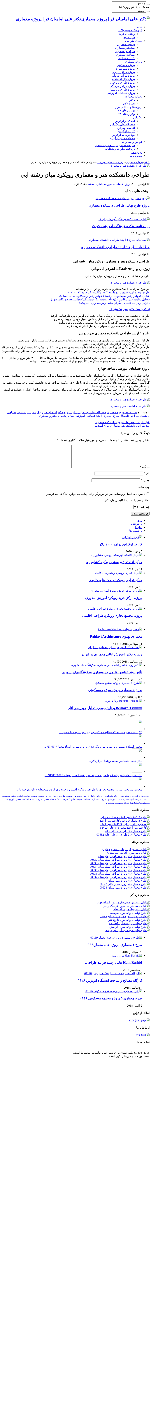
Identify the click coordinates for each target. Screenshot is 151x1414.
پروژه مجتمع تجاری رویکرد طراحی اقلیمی (112, 615)
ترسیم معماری (126, 44)
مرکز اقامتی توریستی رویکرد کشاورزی (114, 562)
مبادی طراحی (133, 40)
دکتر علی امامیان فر (108, 796)
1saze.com (130, 412)
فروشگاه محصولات (130, 30)
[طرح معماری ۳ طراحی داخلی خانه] (127, 831)
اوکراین (137, 117)
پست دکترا (128, 103)
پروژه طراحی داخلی (122, 82)
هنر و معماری (47, 415)
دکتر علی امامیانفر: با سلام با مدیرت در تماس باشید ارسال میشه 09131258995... (93, 775)
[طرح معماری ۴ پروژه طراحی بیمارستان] (124, 856)
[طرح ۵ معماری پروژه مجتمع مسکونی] (118, 682)
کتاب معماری (126, 58)
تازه (140, 520)
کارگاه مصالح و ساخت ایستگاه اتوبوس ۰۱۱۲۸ (109, 980)
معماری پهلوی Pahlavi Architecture (116, 636)
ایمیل (145, 480)
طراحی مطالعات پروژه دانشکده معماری (122, 422)
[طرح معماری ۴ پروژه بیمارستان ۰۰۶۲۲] (125, 884)
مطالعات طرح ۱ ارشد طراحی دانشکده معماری (115, 247)
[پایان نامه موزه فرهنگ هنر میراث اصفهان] (123, 902)
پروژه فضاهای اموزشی (121, 93)
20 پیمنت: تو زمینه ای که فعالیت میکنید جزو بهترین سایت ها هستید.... (100, 732)
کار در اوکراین (126, 131)
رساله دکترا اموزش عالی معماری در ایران (112, 654)
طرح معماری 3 (36, 799)
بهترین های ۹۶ (126, 110)
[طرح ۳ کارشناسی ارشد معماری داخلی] (125, 817)
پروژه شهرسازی (125, 68)
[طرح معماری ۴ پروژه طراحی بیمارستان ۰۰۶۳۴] (120, 866)
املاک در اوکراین (125, 120)
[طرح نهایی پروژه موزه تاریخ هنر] (129, 919)
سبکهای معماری (125, 51)
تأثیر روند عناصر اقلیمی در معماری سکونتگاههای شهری (102, 672)
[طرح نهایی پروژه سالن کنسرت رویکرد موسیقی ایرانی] (129, 923)
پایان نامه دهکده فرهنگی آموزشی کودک (121, 226)
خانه (139, 26)
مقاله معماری (48, 799)
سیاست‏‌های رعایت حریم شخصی (115, 145)
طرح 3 (72, 799)
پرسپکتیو (14, 796)
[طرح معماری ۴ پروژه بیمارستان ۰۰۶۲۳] (125, 887)
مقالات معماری (125, 54)
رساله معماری (133, 96)
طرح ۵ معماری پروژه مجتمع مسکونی (115, 690)
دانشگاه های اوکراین (122, 124)
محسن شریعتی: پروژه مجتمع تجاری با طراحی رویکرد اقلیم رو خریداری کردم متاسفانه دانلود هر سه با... (79, 789)
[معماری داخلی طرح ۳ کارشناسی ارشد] (125, 824)
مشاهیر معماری (125, 47)
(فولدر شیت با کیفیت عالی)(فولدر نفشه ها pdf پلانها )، (82, 299)
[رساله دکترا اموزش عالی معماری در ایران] (115, 647)
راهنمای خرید (127, 33)
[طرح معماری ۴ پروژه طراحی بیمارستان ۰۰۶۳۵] (120, 870)
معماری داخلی (123, 799)
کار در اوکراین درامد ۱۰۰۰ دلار (120, 544)
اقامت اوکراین (126, 127)
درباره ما (136, 152)
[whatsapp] (143, 1034)
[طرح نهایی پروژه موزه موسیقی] (129, 912)
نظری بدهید (95, 183)
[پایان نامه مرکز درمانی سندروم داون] (126, 849)
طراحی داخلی (24, 796)
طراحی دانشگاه (129, 415)
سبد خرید (129, 37)
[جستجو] (148, 4)
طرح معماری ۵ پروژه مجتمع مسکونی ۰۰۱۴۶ (110, 998)
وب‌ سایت (144, 486)
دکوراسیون (111, 799)
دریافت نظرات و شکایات (120, 148)
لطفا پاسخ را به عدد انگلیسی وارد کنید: (126, 500)
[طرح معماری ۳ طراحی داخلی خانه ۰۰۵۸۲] (123, 834)
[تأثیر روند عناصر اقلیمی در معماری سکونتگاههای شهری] (106, 665)
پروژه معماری (133, 61)
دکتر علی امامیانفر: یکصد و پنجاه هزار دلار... (115, 760)
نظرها (138, 527)
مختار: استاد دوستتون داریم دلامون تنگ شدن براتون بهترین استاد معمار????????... (93, 746)
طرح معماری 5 (136, 803)
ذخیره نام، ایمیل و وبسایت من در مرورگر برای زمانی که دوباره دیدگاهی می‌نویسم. (95, 493)
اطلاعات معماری (22, 799)
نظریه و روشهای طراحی (55, 796)
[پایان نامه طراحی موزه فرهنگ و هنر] (126, 905)
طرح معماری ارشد (107, 415)
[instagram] (139, 1020)
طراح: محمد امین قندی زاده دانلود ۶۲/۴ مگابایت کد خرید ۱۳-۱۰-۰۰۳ (109, 292)
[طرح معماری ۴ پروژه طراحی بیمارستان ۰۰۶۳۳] (120, 863)
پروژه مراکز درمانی (123, 75)
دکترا (132, 100)
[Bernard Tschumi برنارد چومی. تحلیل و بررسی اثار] (122, 700)
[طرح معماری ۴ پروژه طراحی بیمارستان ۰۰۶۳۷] (120, 877)
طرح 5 (126, 803)
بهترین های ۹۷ (126, 113)
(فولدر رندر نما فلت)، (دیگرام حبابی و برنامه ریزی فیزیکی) (114, 302)
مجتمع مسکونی (136, 799)
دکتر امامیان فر (53, 412)
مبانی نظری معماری (114, 803)
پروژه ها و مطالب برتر (128, 107)
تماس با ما (135, 155)
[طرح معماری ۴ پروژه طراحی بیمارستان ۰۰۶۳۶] (120, 873)
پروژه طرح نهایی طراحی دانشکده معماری (119, 205)
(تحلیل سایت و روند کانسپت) (132, 299)
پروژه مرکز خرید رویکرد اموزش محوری (113, 598)
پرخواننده (136, 523)
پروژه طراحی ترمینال (121, 89)
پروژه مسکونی (126, 65)
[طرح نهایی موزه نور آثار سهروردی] (127, 930)
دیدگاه (145, 466)
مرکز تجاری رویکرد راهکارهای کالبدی (115, 580)
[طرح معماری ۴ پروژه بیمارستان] (129, 880)
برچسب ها (135, 530)
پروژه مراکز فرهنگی (122, 86)
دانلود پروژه (71, 412)
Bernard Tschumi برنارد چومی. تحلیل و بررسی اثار (105, 708)
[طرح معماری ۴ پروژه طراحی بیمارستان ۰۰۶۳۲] (120, 859)
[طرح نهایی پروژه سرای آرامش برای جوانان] (129, 926)
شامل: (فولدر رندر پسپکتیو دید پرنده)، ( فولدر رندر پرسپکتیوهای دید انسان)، (104, 295)
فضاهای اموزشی (85, 415)
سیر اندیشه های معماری (76, 796)
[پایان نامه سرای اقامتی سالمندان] (128, 852)
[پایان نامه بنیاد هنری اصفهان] (131, 909)
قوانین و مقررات (132, 141)
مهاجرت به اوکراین (123, 134)
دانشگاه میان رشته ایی (92, 412)
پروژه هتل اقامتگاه (123, 79)
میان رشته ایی (65, 415)
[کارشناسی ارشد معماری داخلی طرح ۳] (125, 827)
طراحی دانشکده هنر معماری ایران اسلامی (122, 425)
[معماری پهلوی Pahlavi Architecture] (120, 629)
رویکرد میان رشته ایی (30, 412)
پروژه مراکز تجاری (123, 72)
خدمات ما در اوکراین (122, 138)
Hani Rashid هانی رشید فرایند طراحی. (113, 962)
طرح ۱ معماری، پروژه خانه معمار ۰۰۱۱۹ (113, 945)
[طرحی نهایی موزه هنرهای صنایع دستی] (125, 916)
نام (147, 473)
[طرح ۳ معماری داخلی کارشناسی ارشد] (125, 820)
